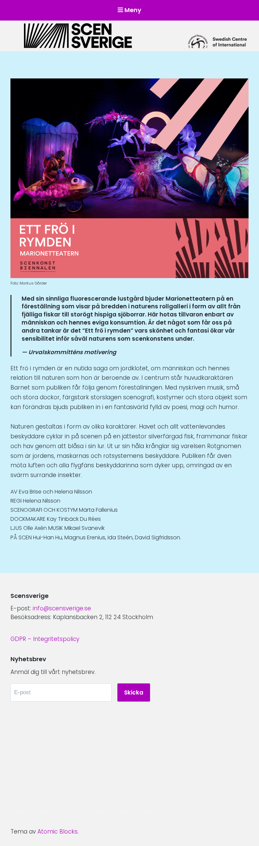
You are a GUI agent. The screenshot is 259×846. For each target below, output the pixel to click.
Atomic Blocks (57, 831)
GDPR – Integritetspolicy (44, 639)
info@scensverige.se (62, 608)
